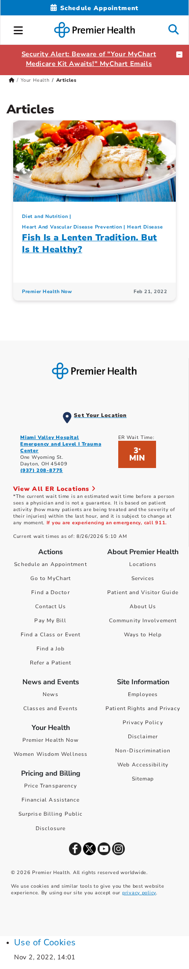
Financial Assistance (51, 799)
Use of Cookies (45, 942)
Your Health (35, 80)
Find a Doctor (50, 592)
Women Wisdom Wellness (50, 754)
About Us (143, 606)
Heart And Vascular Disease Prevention (72, 227)
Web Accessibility (142, 764)
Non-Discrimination (143, 750)
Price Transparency (50, 785)
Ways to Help (143, 634)
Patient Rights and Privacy (142, 708)
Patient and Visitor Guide (142, 592)
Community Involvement (143, 620)
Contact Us (50, 606)
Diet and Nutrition (45, 216)
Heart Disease (145, 227)
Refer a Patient (51, 662)
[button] (18, 29)
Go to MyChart (50, 578)
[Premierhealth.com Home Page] (12, 80)
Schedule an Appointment (50, 564)
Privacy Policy (143, 722)
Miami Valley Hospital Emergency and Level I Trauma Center (60, 444)
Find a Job (50, 648)
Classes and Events (50, 708)
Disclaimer (143, 736)
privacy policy (139, 892)
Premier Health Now (47, 291)
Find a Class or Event (50, 634)
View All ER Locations (52, 489)
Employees (143, 694)
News (50, 694)
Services (143, 578)
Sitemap (143, 778)
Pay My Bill (50, 620)
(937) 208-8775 (41, 470)
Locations (143, 564)
